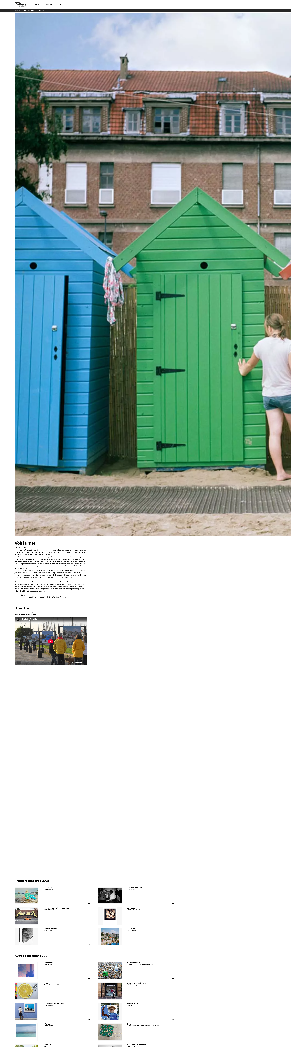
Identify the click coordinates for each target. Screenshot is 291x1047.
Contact (60, 4)
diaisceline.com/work (29, 612)
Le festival (36, 4)
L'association (48, 4)
